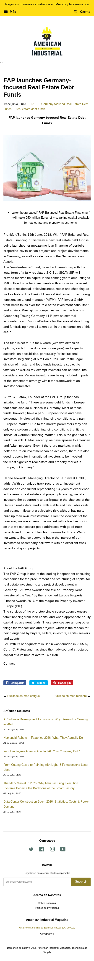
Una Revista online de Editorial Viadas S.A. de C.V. (47, 927)
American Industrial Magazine (54, 947)
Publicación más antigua (23, 696)
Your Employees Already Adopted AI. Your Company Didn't (42, 751)
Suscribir (81, 881)
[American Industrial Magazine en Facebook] (41, 850)
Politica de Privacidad (47, 907)
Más (12, 11)
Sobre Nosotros (47, 903)
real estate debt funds (30, 109)
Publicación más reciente (70, 696)
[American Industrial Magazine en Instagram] (52, 850)
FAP (34, 104)
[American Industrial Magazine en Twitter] (31, 850)
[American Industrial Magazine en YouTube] (62, 850)
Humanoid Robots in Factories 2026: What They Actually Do (43, 737)
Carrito (85, 11)
